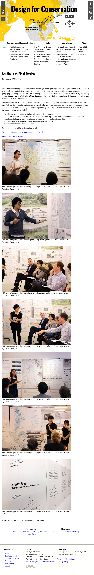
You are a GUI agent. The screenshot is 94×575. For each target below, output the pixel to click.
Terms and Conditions (66, 559)
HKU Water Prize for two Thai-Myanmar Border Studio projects (19, 56)
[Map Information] (90, 3)
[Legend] (90, 12)
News (4, 47)
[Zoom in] (3, 3)
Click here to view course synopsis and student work (22, 132)
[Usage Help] (90, 17)
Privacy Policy (62, 561)
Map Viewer (67, 43)
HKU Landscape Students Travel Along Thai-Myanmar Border (66, 61)
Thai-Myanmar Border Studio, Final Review (43, 48)
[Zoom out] (3, 6)
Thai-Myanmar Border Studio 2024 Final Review (43, 61)
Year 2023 (83, 52)
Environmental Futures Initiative (21, 43)
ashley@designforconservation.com (40, 561)
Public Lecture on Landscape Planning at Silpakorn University (19, 49)
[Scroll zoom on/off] (3, 9)
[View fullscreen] (3, 13)
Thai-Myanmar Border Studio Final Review (64, 55)
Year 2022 (83, 54)
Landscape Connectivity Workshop (65, 531)
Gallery (48, 43)
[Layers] (90, 8)
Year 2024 (83, 49)
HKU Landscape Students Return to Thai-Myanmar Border (66, 49)
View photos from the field (12, 136)
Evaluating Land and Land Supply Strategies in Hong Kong (31, 532)
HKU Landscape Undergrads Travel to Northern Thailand (42, 54)
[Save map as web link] (3, 19)
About (84, 43)
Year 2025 (83, 47)
